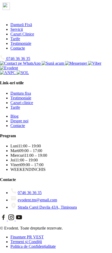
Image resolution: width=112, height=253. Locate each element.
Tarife (15, 39)
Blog (14, 116)
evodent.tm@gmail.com (37, 200)
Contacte (17, 48)
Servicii (16, 29)
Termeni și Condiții (26, 241)
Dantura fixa (20, 93)
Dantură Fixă (21, 24)
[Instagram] (12, 219)
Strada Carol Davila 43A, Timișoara (47, 207)
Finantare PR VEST (27, 237)
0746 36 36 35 (30, 192)
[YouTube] (19, 219)
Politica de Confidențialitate (33, 246)
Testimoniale (20, 43)
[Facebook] (4, 219)
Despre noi (19, 121)
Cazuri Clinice (22, 34)
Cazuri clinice (21, 102)
